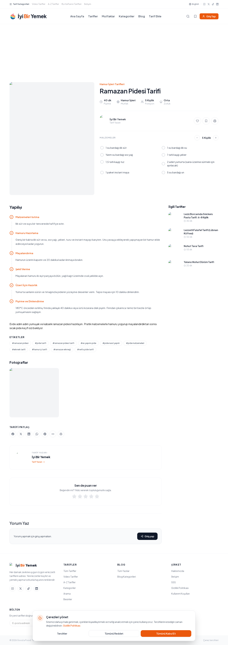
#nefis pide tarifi (85, 349)
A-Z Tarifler (53, 4)
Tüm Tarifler (69, 570)
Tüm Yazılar (123, 570)
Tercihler (62, 633)
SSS (173, 582)
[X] (208, 4)
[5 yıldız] (97, 497)
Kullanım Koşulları (180, 593)
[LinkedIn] (217, 4)
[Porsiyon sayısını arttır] (215, 137)
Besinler (67, 599)
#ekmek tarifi (19, 349)
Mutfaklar (108, 16)
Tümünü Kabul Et (166, 633)
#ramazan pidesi (20, 343)
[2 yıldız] (80, 497)
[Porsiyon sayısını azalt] (197, 137)
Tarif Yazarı (37, 462)
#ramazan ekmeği (62, 349)
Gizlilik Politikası (180, 587)
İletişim (87, 4)
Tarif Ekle (155, 16)
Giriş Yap (211, 16)
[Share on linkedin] (29, 434)
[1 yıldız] (74, 497)
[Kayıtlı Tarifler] (195, 16)
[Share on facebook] (13, 434)
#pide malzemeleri (135, 343)
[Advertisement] (114, 49)
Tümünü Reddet (114, 633)
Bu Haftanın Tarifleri (71, 4)
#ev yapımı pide (88, 343)
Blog (141, 16)
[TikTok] (213, 4)
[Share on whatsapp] (37, 434)
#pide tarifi (40, 343)
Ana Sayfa (77, 16)
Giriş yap (149, 536)
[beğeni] (197, 121)
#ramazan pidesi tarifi (63, 343)
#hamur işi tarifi (39, 349)
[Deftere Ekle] (206, 121)
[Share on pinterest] (45, 434)
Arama (67, 593)
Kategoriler (126, 16)
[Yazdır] (214, 121)
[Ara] (188, 16)
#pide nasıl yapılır (111, 343)
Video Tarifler (38, 4)
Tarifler (93, 16)
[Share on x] (21, 434)
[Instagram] (204, 4)
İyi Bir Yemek (41, 457)
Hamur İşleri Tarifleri (112, 84)
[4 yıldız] (91, 497)
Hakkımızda (177, 570)
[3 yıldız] (85, 497)
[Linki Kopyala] (53, 434)
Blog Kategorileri (126, 576)
